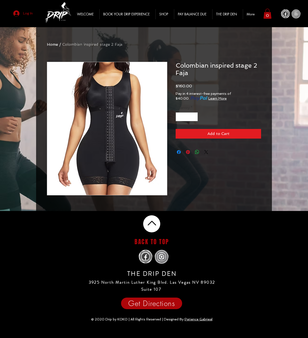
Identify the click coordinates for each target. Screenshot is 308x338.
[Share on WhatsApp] (197, 152)
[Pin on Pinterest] (188, 152)
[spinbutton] (186, 117)
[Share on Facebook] (179, 152)
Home (52, 44)
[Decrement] (179, 117)
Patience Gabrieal (198, 319)
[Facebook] (285, 14)
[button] (267, 14)
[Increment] (194, 117)
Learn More (217, 98)
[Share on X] (206, 152)
